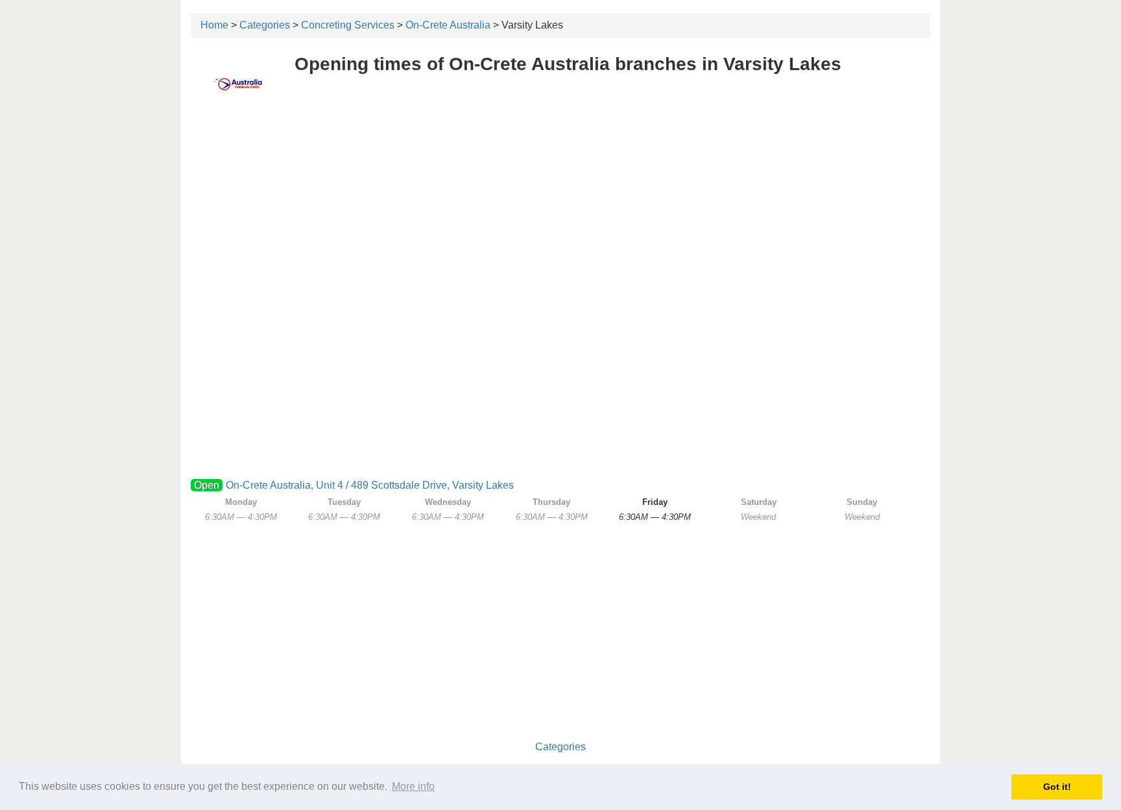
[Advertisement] (560, 206)
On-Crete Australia (447, 25)
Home (214, 25)
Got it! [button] (1057, 786)
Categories (264, 25)
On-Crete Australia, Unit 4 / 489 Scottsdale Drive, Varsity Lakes (370, 485)
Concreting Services (347, 25)
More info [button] (413, 786)
